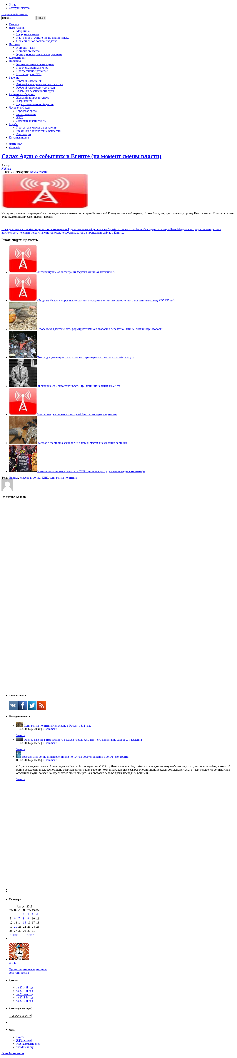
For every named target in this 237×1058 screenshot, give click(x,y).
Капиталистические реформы (35, 64)
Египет (13, 477)
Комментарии (17, 57)
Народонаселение (27, 34)
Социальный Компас (14, 14)
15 (24, 922)
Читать (20, 735)
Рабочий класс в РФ (29, 80)
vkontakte (14, 147)
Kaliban (6, 168)
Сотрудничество (19, 7)
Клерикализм (24, 100)
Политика (15, 61)
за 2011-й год (24, 997)
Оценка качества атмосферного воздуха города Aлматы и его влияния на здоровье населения (83, 739)
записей (24, 1040)
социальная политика (63, 477)
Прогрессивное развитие (32, 70)
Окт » (31, 934)
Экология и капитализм (31, 120)
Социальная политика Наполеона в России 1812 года (57, 725)
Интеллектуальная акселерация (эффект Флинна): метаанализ (75, 272)
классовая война (30, 477)
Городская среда (26, 110)
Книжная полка (19, 137)
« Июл (13, 934)
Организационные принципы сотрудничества (28, 971)
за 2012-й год (24, 994)
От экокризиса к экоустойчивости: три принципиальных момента (78, 385)
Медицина (23, 31)
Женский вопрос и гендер (32, 97)
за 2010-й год (24, 1000)
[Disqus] (118, 548)
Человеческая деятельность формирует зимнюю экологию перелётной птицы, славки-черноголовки (100, 328)
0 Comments (50, 728)
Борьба (13, 124)
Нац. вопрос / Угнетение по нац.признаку (42, 37)
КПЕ (45, 477)
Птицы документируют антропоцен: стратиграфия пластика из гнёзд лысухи (85, 357)
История (14, 44)
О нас (12, 4)
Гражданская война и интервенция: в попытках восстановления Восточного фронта (75, 756)
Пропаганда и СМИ (28, 74)
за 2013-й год (24, 990)
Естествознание (26, 114)
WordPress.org (25, 1047)
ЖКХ (19, 117)
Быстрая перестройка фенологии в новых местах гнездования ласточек (82, 442)
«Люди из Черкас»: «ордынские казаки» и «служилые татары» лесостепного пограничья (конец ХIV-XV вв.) (105, 300)
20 (15, 926)
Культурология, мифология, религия (39, 54)
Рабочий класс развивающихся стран (39, 84)
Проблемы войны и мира (32, 67)
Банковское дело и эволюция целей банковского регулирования (77, 414)
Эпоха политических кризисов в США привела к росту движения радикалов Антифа (91, 471)
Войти (20, 1037)
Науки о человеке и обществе (35, 104)
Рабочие (14, 77)
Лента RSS (16, 143)
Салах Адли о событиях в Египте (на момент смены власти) (81, 156)
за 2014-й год (24, 987)
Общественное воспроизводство (36, 41)
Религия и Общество (22, 94)
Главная (14, 24)
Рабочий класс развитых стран (35, 87)
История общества (28, 51)
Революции (23, 134)
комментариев (28, 1043)
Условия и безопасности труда (35, 90)
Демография (16, 27)
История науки (25, 47)
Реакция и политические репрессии (38, 130)
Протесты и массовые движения (36, 127)
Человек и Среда (19, 107)
